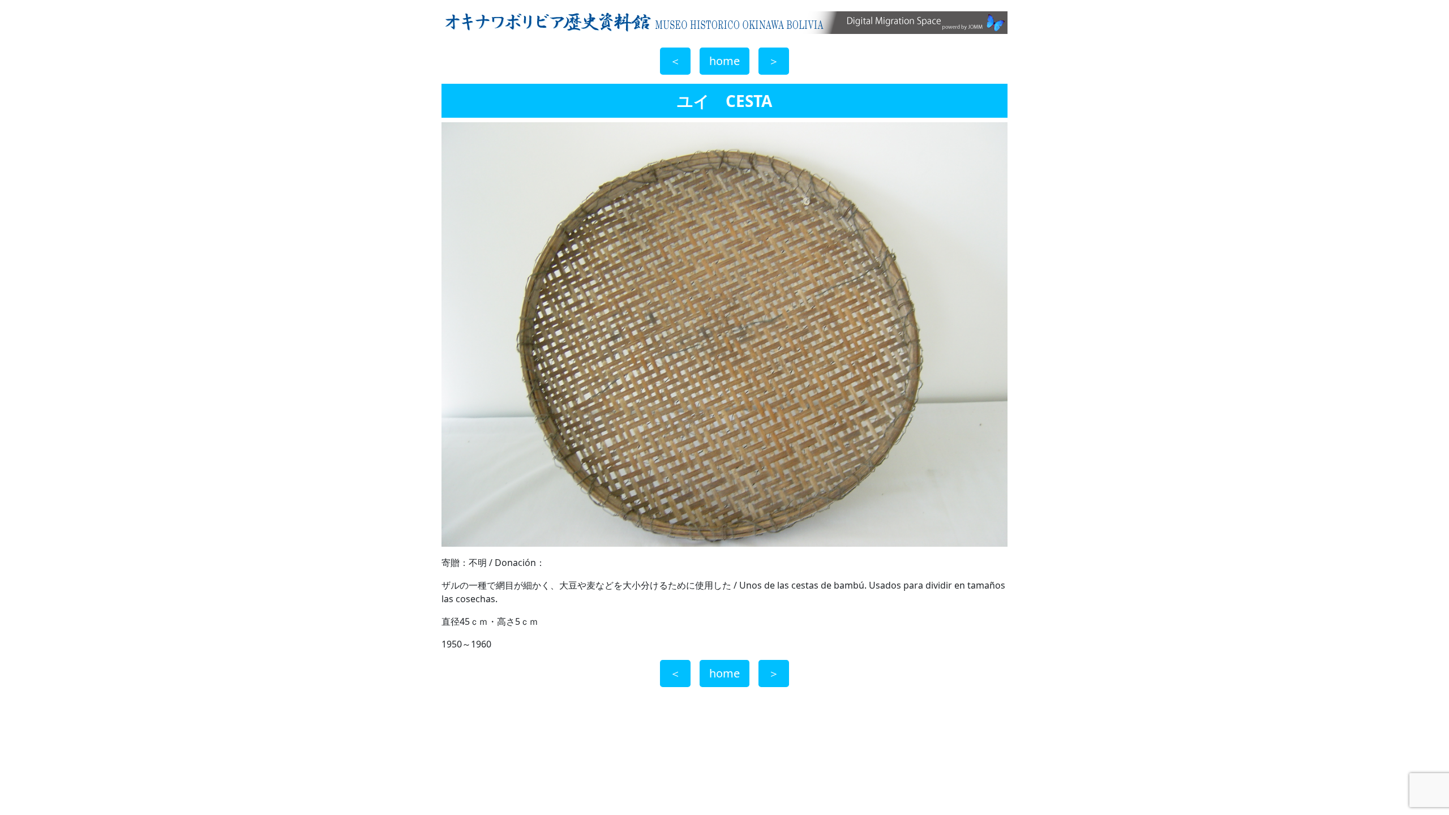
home (724, 60)
